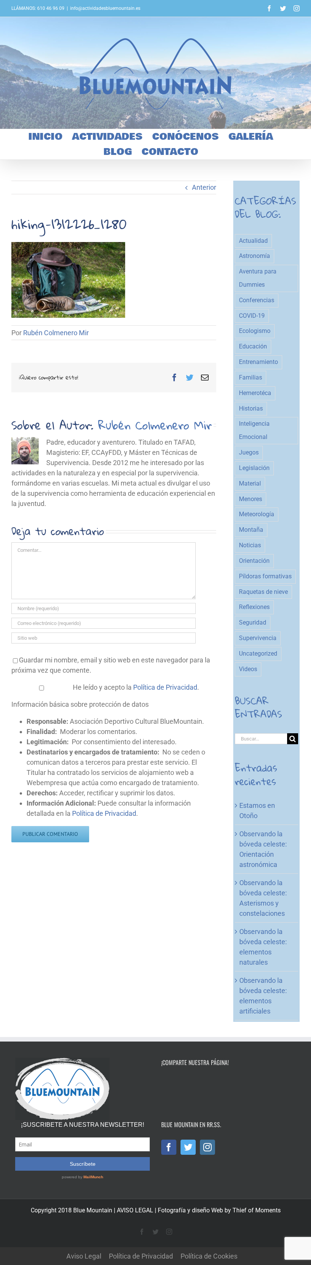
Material (250, 483)
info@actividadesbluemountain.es (105, 8)
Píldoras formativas (265, 576)
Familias (250, 377)
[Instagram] (207, 1147)
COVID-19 (252, 315)
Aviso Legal (83, 1256)
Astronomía (254, 255)
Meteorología (256, 514)
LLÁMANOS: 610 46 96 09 (37, 8)
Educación (253, 346)
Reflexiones (254, 607)
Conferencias (256, 300)
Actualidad (253, 240)
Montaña (251, 529)
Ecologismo (254, 330)
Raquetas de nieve (263, 591)
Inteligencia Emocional (254, 430)
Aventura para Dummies (257, 278)
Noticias (250, 545)
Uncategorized (258, 653)
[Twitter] (188, 1147)
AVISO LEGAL (135, 1210)
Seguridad (252, 622)
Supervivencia (257, 638)
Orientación (254, 560)
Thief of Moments (256, 1210)
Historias (251, 408)
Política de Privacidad (165, 687)
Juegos (249, 452)
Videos (248, 669)
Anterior (204, 187)
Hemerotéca (255, 393)
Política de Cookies (209, 1256)
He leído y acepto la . (135, 687)
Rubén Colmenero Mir (56, 333)
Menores (250, 499)
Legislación (254, 468)
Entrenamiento (258, 361)
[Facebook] (168, 1147)
